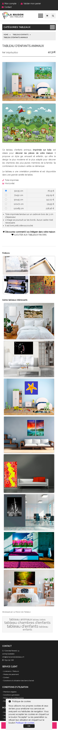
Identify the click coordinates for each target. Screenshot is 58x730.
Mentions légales (9, 692)
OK (29, 726)
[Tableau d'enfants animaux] (29, 100)
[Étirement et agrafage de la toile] (42, 273)
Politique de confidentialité (13, 698)
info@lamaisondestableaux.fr (13, 657)
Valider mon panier (32, 4)
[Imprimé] (42, 293)
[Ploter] (15, 293)
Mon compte (10, 4)
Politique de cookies (25, 723)
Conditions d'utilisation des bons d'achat (18, 681)
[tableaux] (12, 18)
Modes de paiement (11, 674)
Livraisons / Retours (11, 671)
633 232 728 (9, 660)
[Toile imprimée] (15, 273)
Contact (8, 7)
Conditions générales (11, 695)
